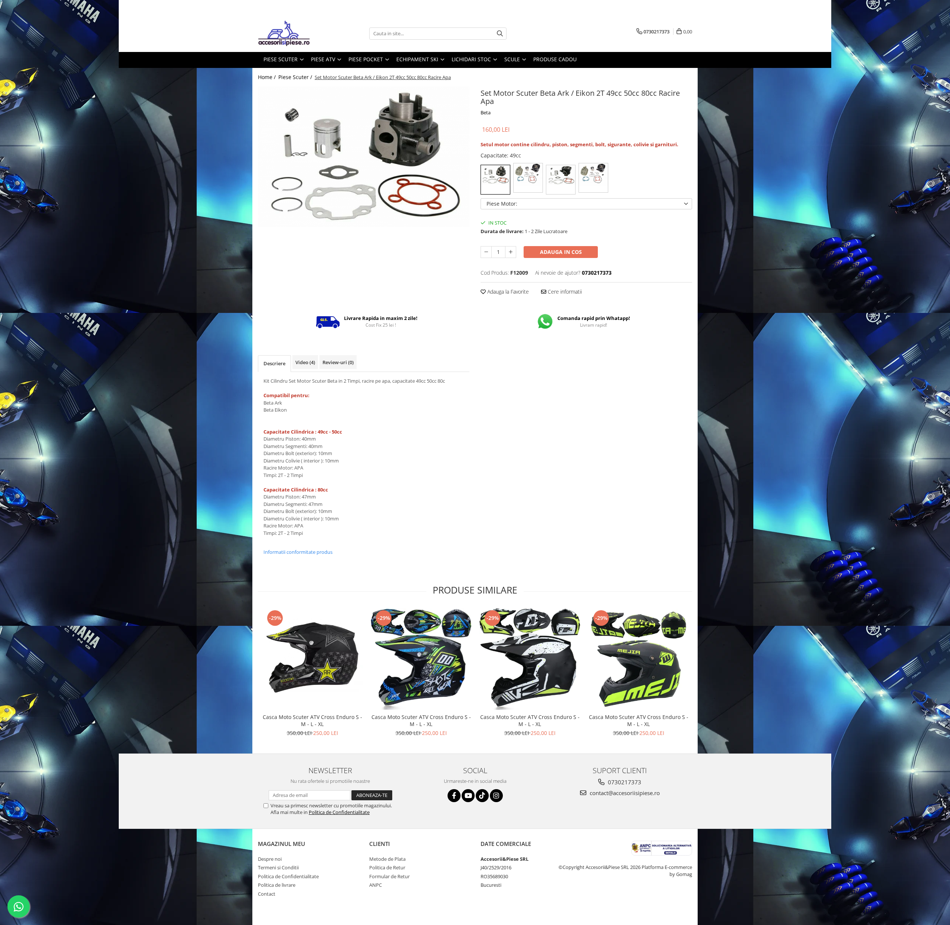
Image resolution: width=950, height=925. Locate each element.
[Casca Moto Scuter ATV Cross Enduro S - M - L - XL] (312, 659)
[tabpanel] (363, 156)
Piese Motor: (502, 203)
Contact (266, 893)
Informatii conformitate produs (297, 552)
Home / (267, 77)
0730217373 (623, 782)
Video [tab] (305, 362)
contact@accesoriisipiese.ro (624, 793)
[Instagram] (496, 795)
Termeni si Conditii (278, 867)
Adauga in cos (561, 251)
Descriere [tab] (274, 363)
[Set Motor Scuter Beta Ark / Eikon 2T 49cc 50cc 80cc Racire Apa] (363, 156)
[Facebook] (454, 795)
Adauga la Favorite (507, 291)
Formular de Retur (389, 876)
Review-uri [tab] (338, 362)
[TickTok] (482, 795)
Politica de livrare (276, 885)
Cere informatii (564, 291)
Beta (486, 112)
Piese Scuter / (296, 77)
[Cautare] (500, 33)
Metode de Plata (387, 859)
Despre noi (270, 859)
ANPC (375, 885)
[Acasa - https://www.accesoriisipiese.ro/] (295, 33)
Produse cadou (555, 59)
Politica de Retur (387, 867)
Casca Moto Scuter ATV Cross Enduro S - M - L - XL (312, 720)
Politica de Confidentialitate (339, 812)
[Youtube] (468, 795)
